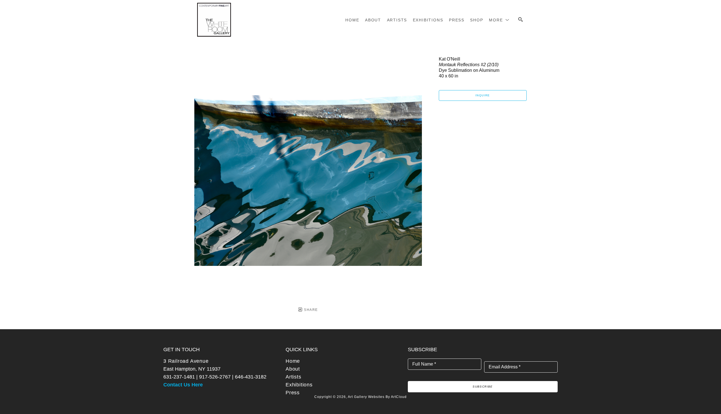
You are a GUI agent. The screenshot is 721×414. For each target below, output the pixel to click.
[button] (499, 20)
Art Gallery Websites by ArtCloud (377, 397)
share (310, 310)
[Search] (520, 19)
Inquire (482, 95)
